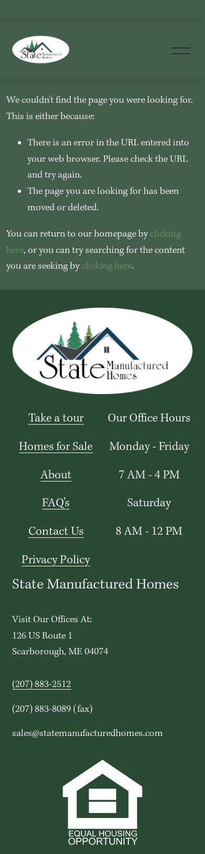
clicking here (106, 266)
